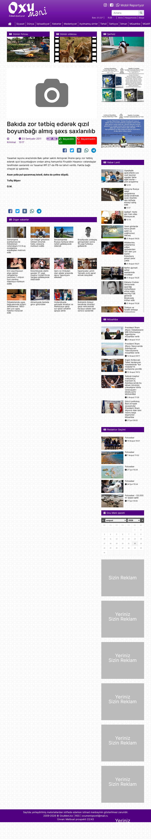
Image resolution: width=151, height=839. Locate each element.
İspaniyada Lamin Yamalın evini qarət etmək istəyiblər (87, 273)
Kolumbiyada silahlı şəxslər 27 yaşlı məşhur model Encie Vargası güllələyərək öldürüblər (40, 275)
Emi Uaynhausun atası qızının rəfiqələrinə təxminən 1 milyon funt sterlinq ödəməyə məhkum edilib (15, 277)
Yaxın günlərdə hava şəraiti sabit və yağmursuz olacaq (131, 231)
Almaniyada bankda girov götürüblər (40, 303)
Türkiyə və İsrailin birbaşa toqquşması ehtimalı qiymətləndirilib (131, 312)
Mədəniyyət (70, 23)
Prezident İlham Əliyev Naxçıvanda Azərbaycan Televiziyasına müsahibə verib (134, 348)
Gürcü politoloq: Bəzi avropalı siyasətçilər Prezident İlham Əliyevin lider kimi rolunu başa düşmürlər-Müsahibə (133, 409)
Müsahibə (135, 23)
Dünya (30, 23)
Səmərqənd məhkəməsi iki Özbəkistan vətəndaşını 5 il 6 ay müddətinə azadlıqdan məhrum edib (16, 245)
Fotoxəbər (129, 438)
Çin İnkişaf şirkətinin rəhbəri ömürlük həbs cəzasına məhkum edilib (40, 242)
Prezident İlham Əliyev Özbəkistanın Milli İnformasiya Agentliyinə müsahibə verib (134, 332)
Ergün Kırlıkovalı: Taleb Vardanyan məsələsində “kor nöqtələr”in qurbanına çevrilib (133, 364)
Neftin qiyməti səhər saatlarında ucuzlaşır (130, 271)
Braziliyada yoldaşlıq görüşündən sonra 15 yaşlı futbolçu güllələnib (87, 242)
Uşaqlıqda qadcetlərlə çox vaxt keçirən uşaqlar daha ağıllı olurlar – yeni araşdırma (131, 176)
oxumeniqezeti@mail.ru (95, 815)
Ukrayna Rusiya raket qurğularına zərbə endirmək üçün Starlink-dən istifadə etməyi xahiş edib (131, 197)
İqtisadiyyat (43, 23)
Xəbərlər (56, 23)
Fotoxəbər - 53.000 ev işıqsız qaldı (134, 496)
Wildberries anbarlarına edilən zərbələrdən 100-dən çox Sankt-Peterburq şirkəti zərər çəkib (130, 252)
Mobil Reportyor (132, 5)
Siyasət (20, 23)
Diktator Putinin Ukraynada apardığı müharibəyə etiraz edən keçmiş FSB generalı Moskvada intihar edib (131, 291)
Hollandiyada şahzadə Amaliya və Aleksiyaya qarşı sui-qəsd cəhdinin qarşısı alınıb (63, 306)
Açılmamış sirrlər (88, 23)
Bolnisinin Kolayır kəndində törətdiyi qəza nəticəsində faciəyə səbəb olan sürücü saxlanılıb (87, 306)
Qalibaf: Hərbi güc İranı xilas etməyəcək (130, 214)
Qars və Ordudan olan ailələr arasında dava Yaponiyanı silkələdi (63, 274)
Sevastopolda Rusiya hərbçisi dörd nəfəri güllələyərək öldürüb (63, 242)
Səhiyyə (113, 23)
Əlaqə (141, 17)
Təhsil (103, 23)
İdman (123, 23)
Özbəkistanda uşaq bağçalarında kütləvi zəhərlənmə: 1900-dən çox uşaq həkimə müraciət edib (16, 307)
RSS (77, 815)
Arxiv (120, 17)
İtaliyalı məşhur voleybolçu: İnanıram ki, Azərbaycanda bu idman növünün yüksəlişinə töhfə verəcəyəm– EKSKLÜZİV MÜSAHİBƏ (133, 385)
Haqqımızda (131, 17)
